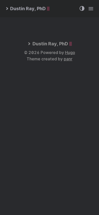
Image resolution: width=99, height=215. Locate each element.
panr (68, 59)
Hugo (70, 52)
